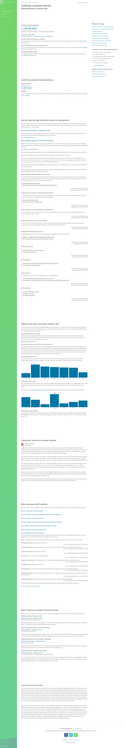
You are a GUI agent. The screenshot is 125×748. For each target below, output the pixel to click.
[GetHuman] (6, 2)
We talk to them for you (27, 36)
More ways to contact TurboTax (99, 45)
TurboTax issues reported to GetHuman (31, 586)
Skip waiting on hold (39, 36)
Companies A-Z (4, 14)
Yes (73, 728)
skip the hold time (27, 55)
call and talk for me (37, 390)
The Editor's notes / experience (99, 43)
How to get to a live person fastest (100, 36)
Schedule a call (49, 36)
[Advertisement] (54, 67)
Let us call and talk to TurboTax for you (36, 130)
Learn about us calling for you (28, 137)
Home (2, 8)
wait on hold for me (48, 390)
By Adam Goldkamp (30, 443)
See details (27, 95)
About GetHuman (5, 17)
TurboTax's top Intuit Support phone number (103, 26)
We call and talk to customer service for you (102, 29)
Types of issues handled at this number (101, 40)
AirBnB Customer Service (98, 71)
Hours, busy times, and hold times (100, 38)
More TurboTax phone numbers (100, 33)
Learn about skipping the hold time (29, 149)
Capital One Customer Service (99, 74)
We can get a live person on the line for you (37, 140)
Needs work (78, 728)
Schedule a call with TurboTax (28, 341)
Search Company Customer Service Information (7, 11)
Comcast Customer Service (98, 76)
